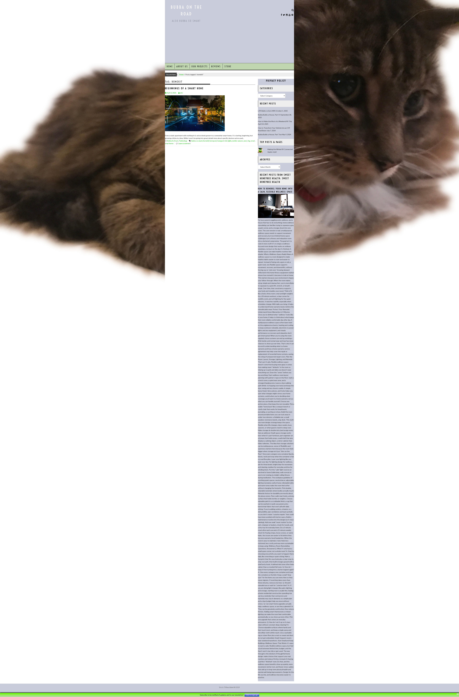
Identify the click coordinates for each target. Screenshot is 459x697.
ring (248, 141)
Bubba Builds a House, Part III (269, 115)
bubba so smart (196, 141)
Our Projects (199, 66)
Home (170, 66)
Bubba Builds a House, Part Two (270, 134)
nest (245, 141)
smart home (169, 143)
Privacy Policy (276, 80)
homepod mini (222, 141)
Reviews (216, 66)
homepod (213, 141)
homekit (206, 141)
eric (181, 93)
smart (253, 141)
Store (228, 66)
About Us (182, 66)
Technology (183, 141)
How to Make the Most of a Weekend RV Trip (275, 121)
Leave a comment (184, 143)
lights (230, 141)
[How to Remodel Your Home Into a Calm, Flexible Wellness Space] (276, 217)
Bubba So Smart (172, 141)
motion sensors (237, 141)
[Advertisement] (229, 45)
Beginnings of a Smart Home (184, 88)
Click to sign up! (252, 695)
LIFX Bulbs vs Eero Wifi (266, 111)
